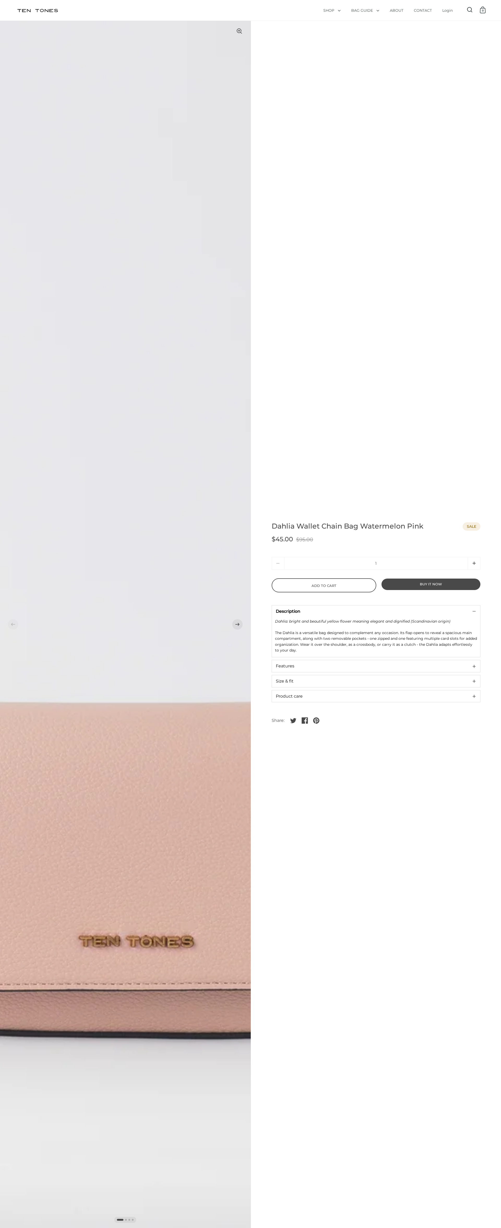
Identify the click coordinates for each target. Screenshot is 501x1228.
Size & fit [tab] (285, 681)
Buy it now (431, 584)
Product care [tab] (289, 696)
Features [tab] (285, 665)
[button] (13, 624)
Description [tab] (288, 611)
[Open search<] (470, 10)
